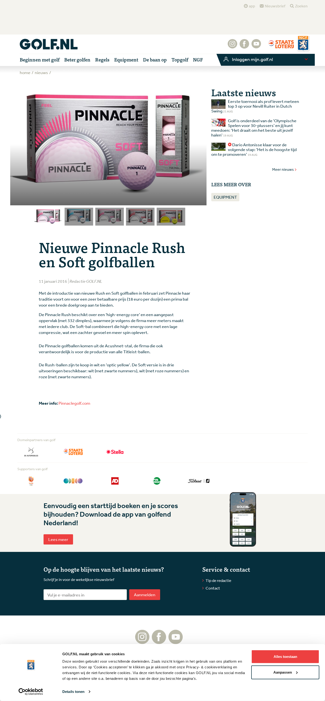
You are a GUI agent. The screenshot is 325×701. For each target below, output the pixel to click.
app (252, 6)
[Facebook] (244, 46)
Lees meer (58, 539)
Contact (213, 587)
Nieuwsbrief (275, 6)
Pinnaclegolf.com (74, 403)
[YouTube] (256, 46)
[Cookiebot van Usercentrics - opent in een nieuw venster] (31, 691)
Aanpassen (282, 672)
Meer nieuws (283, 169)
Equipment (225, 197)
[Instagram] (232, 46)
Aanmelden (144, 594)
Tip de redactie (218, 580)
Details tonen (73, 692)
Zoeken (301, 6)
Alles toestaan (285, 657)
